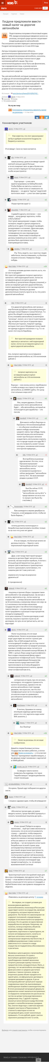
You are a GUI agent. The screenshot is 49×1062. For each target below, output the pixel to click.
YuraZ (10, 871)
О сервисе (14, 1057)
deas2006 (14, 210)
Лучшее (5, 14)
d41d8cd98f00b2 (14, 784)
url (24, 129)
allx (12, 157)
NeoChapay (21, 705)
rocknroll (11, 588)
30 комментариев (10, 101)
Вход (46, 3)
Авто (4, 8)
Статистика (23, 1057)
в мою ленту (38, 8)
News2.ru (7, 1057)
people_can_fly (22, 767)
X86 (12, 303)
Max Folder (12, 266)
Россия (14, 99)
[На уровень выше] (5, 157)
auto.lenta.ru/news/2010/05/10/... (25, 93)
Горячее (14, 14)
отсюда (40, 897)
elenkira (17, 249)
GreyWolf (23, 418)
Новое (22, 14)
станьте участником (19, 1030)
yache (13, 807)
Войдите (5, 1030)
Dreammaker (18, 506)
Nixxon (22, 723)
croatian (14, 200)
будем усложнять (25, 753)
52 (16, 753)
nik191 (13, 97)
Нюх (12, 552)
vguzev (19, 398)
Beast (16, 177)
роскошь (7, 99)
